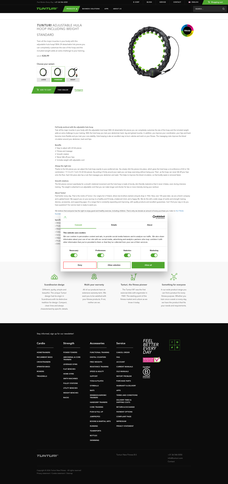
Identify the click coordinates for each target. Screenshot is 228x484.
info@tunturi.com (175, 458)
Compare (79, 90)
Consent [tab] (78, 225)
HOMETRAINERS (43, 352)
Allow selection (114, 265)
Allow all (148, 265)
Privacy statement (43, 473)
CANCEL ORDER (123, 352)
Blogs (149, 2)
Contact (177, 2)
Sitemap (69, 473)
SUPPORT (94, 376)
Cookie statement (58, 473)
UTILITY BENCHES (70, 388)
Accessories (97, 343)
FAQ (118, 357)
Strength (68, 343)
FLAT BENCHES (69, 369)
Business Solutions (91, 9)
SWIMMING (94, 440)
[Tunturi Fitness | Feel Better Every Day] (47, 8)
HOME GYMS (68, 374)
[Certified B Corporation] (167, 372)
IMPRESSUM (121, 421)
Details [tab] (114, 225)
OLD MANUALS (122, 371)
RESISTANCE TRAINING (99, 367)
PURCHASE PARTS (123, 381)
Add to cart (45, 90)
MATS (92, 390)
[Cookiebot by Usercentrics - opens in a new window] (154, 217)
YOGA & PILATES (96, 381)
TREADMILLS (42, 376)
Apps (106, 9)
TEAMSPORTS (95, 431)
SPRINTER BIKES (43, 367)
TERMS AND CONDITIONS (127, 395)
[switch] (100, 255)
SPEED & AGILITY (97, 371)
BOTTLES (93, 435)
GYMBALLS (94, 386)
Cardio (41, 343)
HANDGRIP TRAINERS (98, 402)
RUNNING (94, 426)
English (195, 2)
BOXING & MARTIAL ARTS (100, 421)
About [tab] (149, 225)
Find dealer (63, 90)
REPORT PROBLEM (124, 376)
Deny (80, 265)
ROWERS (40, 371)
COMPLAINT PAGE (123, 416)
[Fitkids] (187, 30)
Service (162, 2)
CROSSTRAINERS (43, 362)
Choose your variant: (46, 64)
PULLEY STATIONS (70, 383)
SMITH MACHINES (70, 378)
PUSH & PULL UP (96, 412)
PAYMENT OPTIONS (124, 412)
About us (117, 9)
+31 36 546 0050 (61, 2)
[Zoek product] (223, 9)
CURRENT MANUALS (124, 367)
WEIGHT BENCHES (70, 393)
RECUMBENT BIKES (44, 357)
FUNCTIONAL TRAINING (99, 352)
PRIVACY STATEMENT (125, 426)
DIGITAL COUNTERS (98, 357)
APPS (118, 390)
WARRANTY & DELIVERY (126, 386)
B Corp (136, 2)
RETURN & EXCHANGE (125, 407)
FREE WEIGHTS (96, 362)
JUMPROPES (95, 416)
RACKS (66, 397)
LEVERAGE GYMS (70, 364)
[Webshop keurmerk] (167, 360)
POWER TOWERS (70, 352)
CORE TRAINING (96, 407)
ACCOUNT (120, 362)
